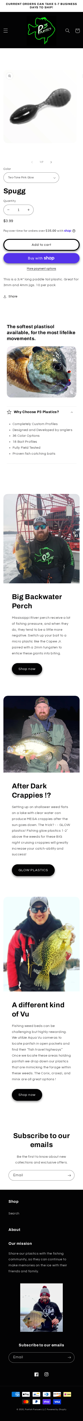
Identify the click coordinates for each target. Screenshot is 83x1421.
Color (7, 168)
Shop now (27, 669)
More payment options (41, 268)
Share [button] (13, 296)
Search (14, 1213)
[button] (5, 31)
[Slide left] (32, 162)
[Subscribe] (69, 1175)
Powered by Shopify (56, 1410)
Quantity (9, 200)
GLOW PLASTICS (33, 870)
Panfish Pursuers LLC (35, 1410)
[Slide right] (51, 162)
